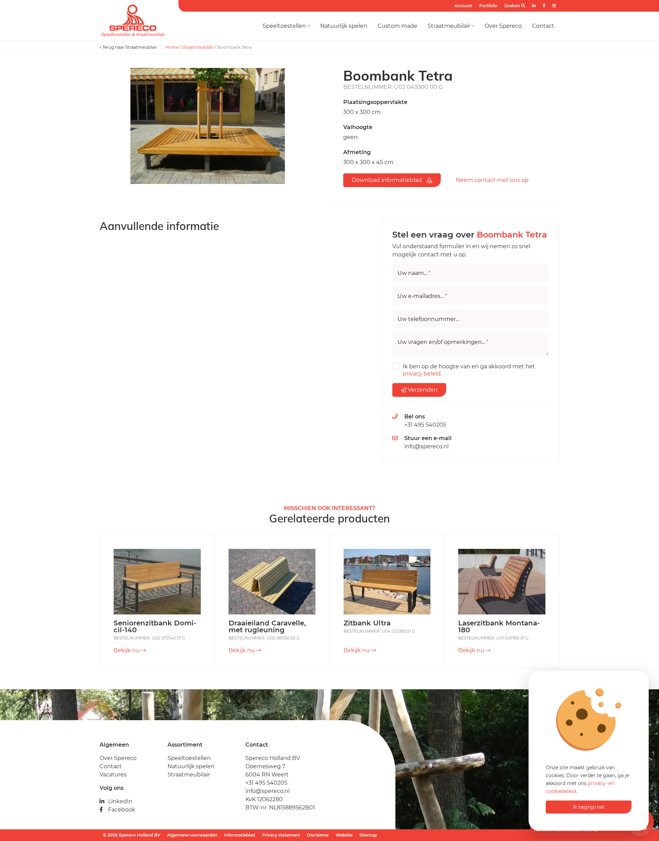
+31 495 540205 (425, 425)
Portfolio (488, 5)
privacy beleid (422, 373)
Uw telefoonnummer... (428, 319)
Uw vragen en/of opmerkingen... (442, 342)
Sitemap (368, 835)
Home (171, 47)
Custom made (397, 26)
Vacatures (113, 774)
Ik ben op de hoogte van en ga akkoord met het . (469, 370)
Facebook (121, 809)
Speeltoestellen (285, 26)
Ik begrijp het (589, 807)
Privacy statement (281, 835)
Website (344, 835)
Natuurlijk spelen (343, 26)
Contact (543, 26)
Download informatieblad (387, 180)
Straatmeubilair (450, 26)
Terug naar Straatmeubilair (129, 47)
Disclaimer (318, 835)
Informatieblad (239, 835)
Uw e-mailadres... (422, 296)
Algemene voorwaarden (192, 835)
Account (463, 5)
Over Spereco (503, 26)
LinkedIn (120, 801)
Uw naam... (413, 273)
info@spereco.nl (426, 446)
